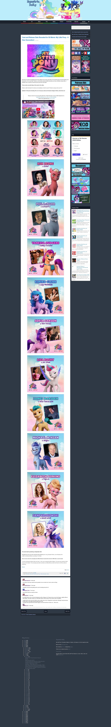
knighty (71, 646)
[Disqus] (45, 592)
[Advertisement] (80, 290)
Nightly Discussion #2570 (29, 660)
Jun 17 (26, 684)
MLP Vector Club (65, 644)
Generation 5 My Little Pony (30, 573)
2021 (24, 646)
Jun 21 (26, 679)
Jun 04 (26, 700)
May (25, 705)
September (27, 651)
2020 (24, 711)
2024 (24, 642)
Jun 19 (26, 681)
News (39, 21)
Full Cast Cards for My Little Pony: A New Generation (35, 661)
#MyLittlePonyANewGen (40, 97)
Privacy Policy (58, 651)
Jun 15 (26, 686)
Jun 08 (26, 695)
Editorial (76, 21)
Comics (61, 21)
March (26, 707)
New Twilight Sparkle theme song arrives (80, 32)
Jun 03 (26, 701)
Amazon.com (60, 654)
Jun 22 (26, 678)
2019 (24, 712)
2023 (24, 644)
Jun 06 (26, 698)
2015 (24, 717)
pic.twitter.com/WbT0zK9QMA (50, 97)
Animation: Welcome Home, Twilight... (82, 259)
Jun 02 (26, 702)
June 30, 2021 (52, 98)
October (26, 650)
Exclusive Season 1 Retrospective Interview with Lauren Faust (82, 267)
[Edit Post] (37, 572)
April (25, 706)
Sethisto (63, 646)
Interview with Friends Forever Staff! (79, 36)
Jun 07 (26, 696)
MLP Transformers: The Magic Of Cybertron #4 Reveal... (35, 667)
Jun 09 (26, 694)
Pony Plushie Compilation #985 (83, 274)
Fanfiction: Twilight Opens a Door (31, 663)
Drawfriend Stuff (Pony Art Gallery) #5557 (82, 245)
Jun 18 (26, 683)
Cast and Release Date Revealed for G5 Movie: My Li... (35, 666)
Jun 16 (26, 685)
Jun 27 (26, 672)
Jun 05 (26, 699)
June (25, 655)
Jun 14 (26, 688)
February (26, 709)
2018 (24, 714)
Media (54, 21)
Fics (47, 21)
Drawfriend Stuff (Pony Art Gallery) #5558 (82, 229)
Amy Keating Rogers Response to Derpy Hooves (83, 220)
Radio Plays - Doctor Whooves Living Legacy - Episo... (35, 664)
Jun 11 (26, 691)
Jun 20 (26, 680)
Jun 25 (26, 674)
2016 (24, 716)
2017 (24, 715)
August (26, 652)
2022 (24, 645)
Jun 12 (26, 690)
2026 (24, 640)
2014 (24, 719)
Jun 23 (26, 677)
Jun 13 (26, 689)
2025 (24, 641)
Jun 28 (26, 670)
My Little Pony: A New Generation (40, 573)
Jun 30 (26, 656)
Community (68, 21)
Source (23, 567)
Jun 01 (26, 704)
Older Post (67, 611)
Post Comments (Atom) (31, 614)
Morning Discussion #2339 (30, 668)
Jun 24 (26, 675)
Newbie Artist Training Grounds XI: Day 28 (33, 657)
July (25, 654)
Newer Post (23, 611)
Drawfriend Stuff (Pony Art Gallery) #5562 (82, 236)
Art (32, 21)
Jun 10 (26, 693)
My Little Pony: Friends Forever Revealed (80, 34)
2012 (24, 721)
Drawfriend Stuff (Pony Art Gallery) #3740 (32, 662)
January (26, 710)
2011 (24, 722)
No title (26, 658)
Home (24, 21)
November (26, 649)
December (26, 647)
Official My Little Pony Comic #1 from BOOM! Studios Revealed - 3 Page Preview (83, 211)
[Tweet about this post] (67, 573)
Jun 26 (26, 673)
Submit (83, 21)
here (69, 649)
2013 (24, 720)
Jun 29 (26, 669)
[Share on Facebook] (65, 573)
